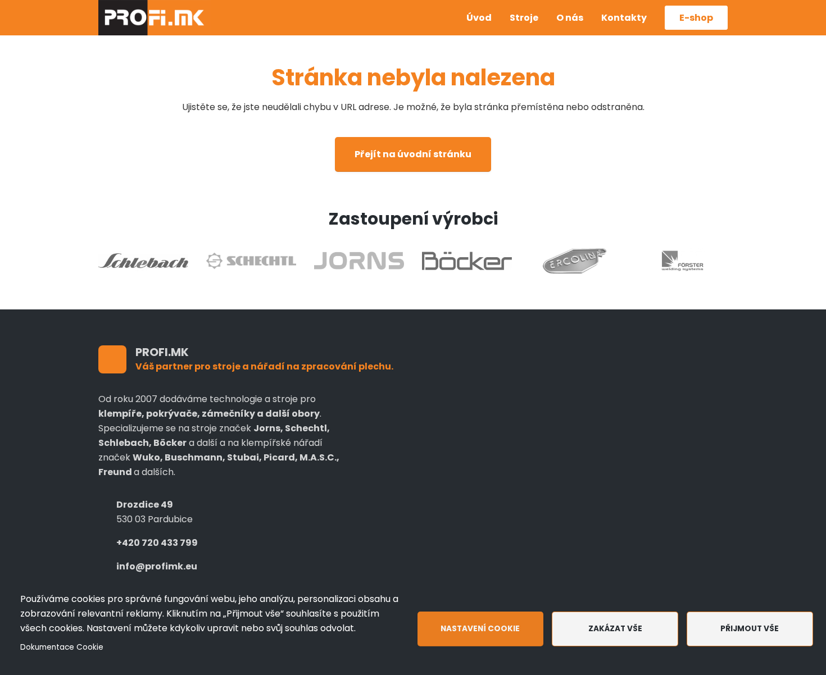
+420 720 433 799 (157, 542)
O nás (569, 17)
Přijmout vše (749, 628)
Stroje (524, 17)
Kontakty (624, 17)
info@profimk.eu (156, 566)
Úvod (479, 17)
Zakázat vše (615, 628)
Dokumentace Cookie (61, 647)
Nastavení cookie (480, 628)
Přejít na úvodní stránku (413, 154)
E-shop (696, 17)
